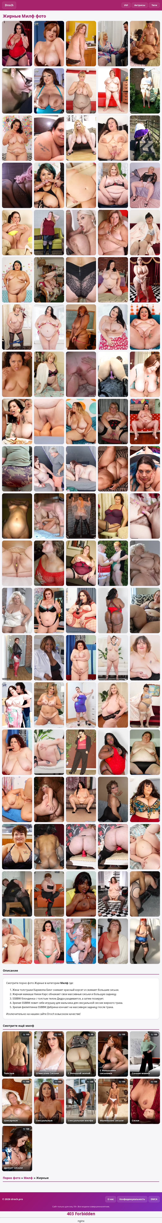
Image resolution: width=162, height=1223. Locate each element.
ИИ (126, 5)
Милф (28, 1178)
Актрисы (139, 5)
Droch (9, 5)
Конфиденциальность (132, 1199)
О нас (111, 1199)
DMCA (154, 1199)
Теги (154, 5)
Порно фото (11, 1178)
